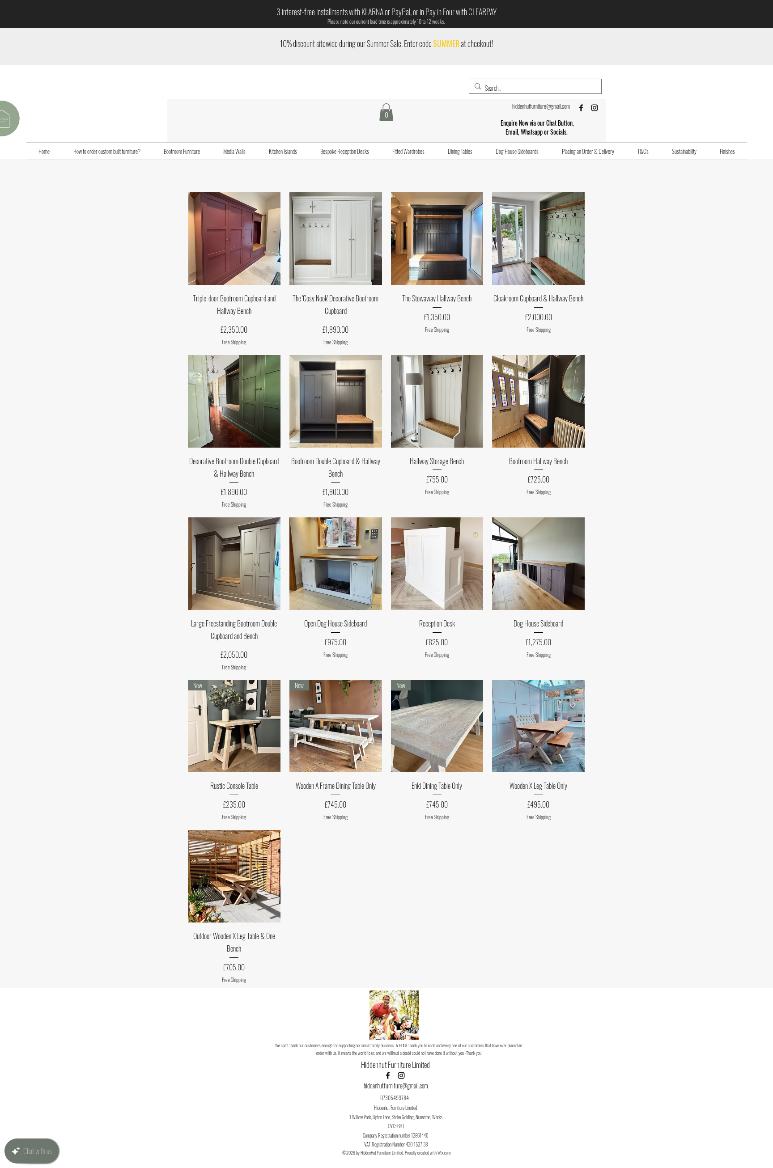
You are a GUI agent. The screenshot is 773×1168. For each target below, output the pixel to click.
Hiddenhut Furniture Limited (396, 1064)
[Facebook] (581, 107)
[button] (386, 112)
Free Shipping (234, 342)
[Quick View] (234, 238)
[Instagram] (594, 107)
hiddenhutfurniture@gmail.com (541, 106)
